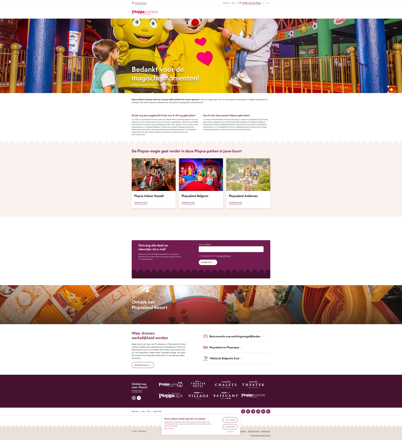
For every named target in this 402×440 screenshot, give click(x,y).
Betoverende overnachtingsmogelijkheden (234, 336)
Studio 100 (157, 411)
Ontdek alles (137, 390)
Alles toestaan (230, 420)
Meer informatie (169, 428)
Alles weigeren (230, 427)
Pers (149, 411)
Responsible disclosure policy (260, 435)
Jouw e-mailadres (205, 244)
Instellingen (230, 431)
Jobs (233, 3)
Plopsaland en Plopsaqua (224, 347)
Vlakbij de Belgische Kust (224, 358)
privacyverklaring (224, 256)
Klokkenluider (265, 431)
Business (226, 3)
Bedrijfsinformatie (254, 431)
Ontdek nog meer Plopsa (251, 3)
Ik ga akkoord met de (216, 256)
